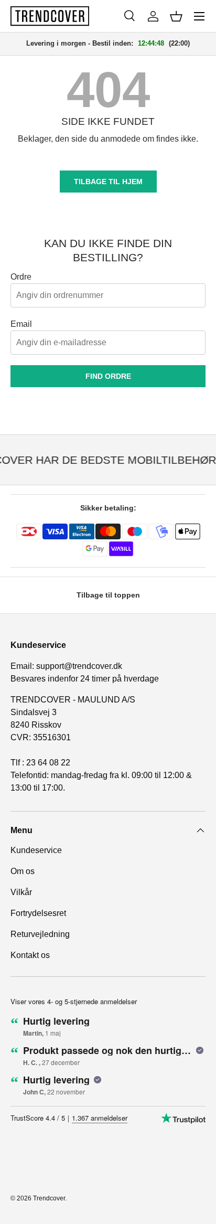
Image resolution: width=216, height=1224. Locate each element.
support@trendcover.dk (79, 666)
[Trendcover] (49, 16)
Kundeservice (36, 850)
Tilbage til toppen (108, 595)
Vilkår (21, 892)
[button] (176, 16)
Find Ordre (108, 376)
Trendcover (49, 1198)
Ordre (20, 276)
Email (21, 324)
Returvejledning (40, 934)
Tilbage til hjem (108, 181)
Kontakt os (30, 955)
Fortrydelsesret (38, 913)
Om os (22, 871)
